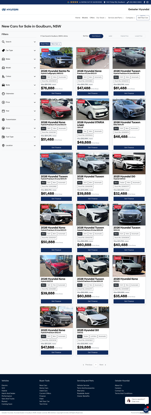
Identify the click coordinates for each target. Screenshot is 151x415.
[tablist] (117, 36)
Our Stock (100, 18)
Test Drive (43, 404)
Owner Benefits (83, 396)
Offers (92, 18)
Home (77, 18)
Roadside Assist (83, 393)
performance (7, 396)
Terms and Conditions (123, 393)
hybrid (4, 391)
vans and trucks (8, 399)
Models (85, 18)
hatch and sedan (8, 393)
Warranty (80, 391)
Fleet (41, 399)
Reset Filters (45, 44)
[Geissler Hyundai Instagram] (147, 2)
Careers (118, 388)
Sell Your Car (143, 18)
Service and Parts (115, 18)
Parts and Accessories (85, 388)
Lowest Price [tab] (138, 36)
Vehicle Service (83, 385)
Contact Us (119, 391)
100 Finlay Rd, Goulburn (115, 2)
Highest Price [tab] (124, 36)
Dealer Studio (144, 413)
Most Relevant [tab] (96, 36)
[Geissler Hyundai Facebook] (144, 2)
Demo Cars (43, 388)
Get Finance (56, 93)
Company (129, 18)
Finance (42, 396)
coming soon (7, 404)
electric (5, 385)
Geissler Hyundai (138, 9)
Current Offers (45, 393)
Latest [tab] (110, 36)
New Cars (43, 385)
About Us (118, 385)
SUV (3, 388)
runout (4, 401)
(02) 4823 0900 (135, 2)
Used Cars (43, 391)
